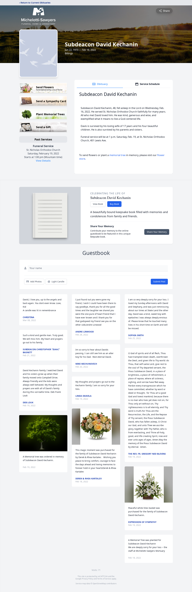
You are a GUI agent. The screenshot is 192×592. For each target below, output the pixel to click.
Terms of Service (104, 578)
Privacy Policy (87, 578)
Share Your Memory (157, 231)
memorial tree (117, 155)
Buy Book (114, 204)
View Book (98, 204)
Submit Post (159, 281)
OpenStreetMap (99, 583)
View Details (43, 160)
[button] (43, 433)
